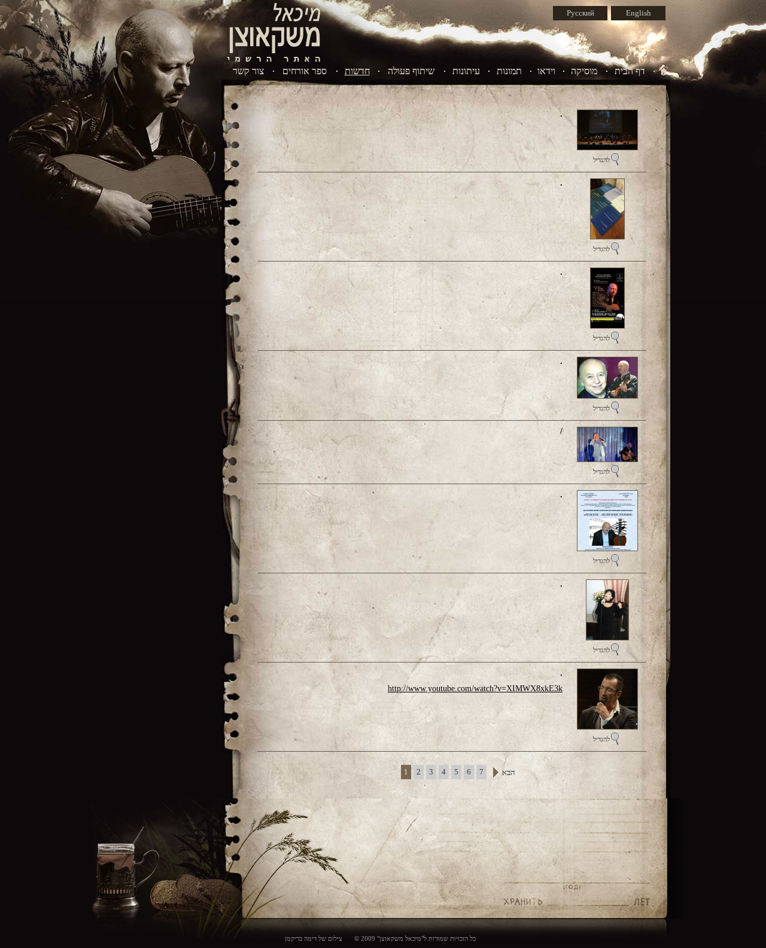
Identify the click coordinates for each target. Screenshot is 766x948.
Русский (580, 12)
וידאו (546, 71)
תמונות (509, 71)
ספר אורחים (304, 71)
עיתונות (466, 71)
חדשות (357, 71)
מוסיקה (584, 71)
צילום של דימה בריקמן (313, 938)
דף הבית (630, 71)
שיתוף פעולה (411, 71)
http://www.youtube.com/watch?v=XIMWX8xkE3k (475, 688)
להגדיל (601, 159)
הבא (508, 772)
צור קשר (248, 71)
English (638, 12)
